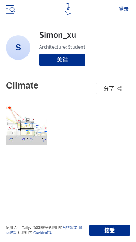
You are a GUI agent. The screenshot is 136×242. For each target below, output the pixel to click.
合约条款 (69, 228)
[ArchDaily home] (68, 9)
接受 (109, 230)
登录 (124, 8)
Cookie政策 (42, 233)
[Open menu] (9, 9)
